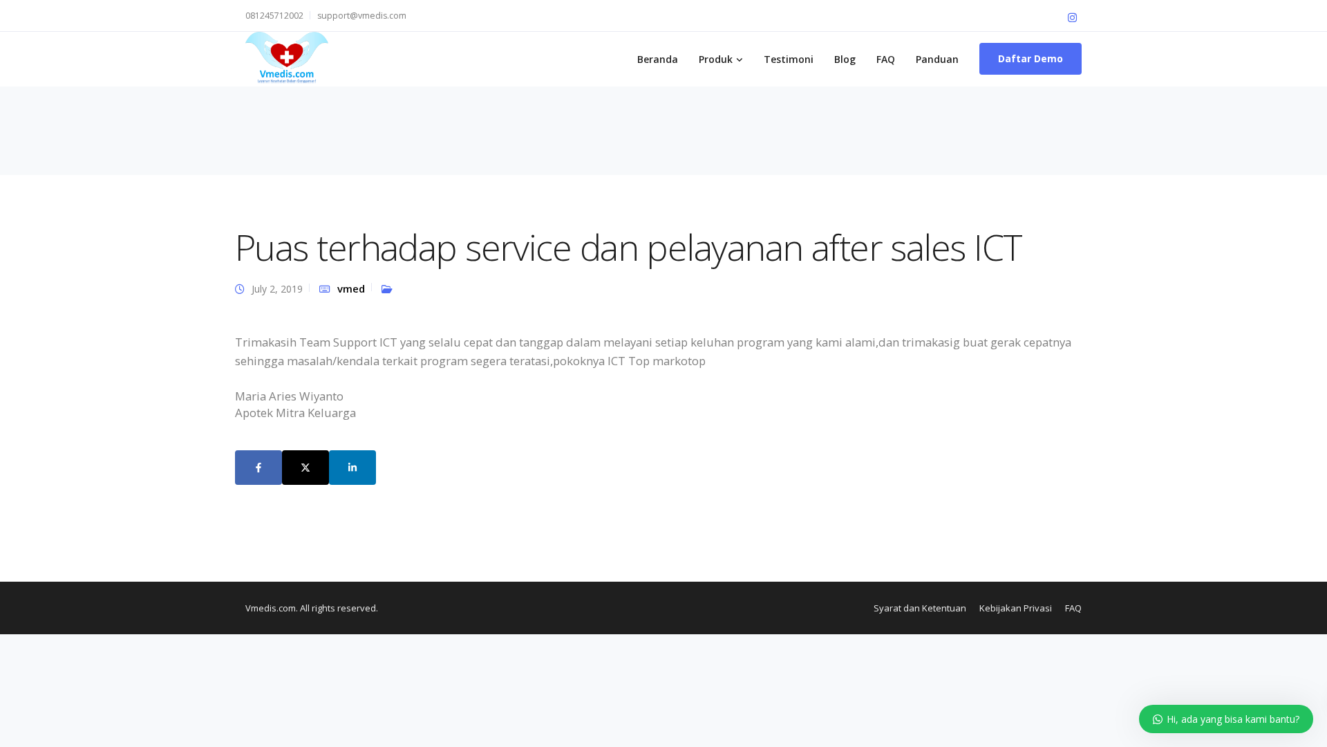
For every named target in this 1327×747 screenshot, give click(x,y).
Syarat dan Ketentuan (920, 608)
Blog (845, 59)
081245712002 (274, 15)
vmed (351, 288)
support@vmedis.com (361, 15)
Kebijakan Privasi (1015, 608)
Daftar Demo (1030, 58)
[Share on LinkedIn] (352, 467)
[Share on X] (305, 467)
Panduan (937, 59)
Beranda (657, 59)
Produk (716, 59)
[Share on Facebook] (258, 467)
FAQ (885, 59)
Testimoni (788, 59)
